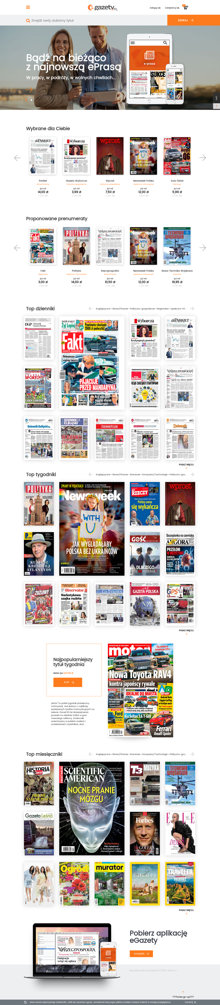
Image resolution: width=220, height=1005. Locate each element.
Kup (67, 682)
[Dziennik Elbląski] (74, 438)
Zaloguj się (155, 8)
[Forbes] (145, 833)
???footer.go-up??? (183, 997)
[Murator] (110, 884)
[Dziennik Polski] (110, 438)
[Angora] (180, 554)
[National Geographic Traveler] (180, 884)
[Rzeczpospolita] (180, 388)
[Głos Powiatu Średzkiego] (180, 604)
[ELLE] (180, 833)
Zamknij (189, 1002)
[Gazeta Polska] (145, 604)
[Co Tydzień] (110, 604)
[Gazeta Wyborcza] (145, 338)
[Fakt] (92, 363)
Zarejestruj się (172, 8)
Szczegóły (139, 954)
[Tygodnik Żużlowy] (39, 604)
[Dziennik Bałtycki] (39, 438)
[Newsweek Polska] (92, 529)
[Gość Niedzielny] (145, 554)
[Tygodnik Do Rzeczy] (145, 504)
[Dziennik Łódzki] (180, 438)
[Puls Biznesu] (145, 388)
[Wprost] (180, 504)
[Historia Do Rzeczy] (39, 783)
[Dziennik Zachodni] (145, 438)
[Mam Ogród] (74, 884)
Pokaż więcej (186, 464)
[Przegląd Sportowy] (39, 388)
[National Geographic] (145, 884)
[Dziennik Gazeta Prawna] (39, 338)
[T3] (145, 783)
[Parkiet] (180, 338)
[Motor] (140, 690)
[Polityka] (39, 504)
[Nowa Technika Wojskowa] (180, 783)
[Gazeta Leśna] (39, 833)
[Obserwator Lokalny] (74, 604)
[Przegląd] (39, 554)
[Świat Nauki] (92, 808)
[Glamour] (39, 884)
